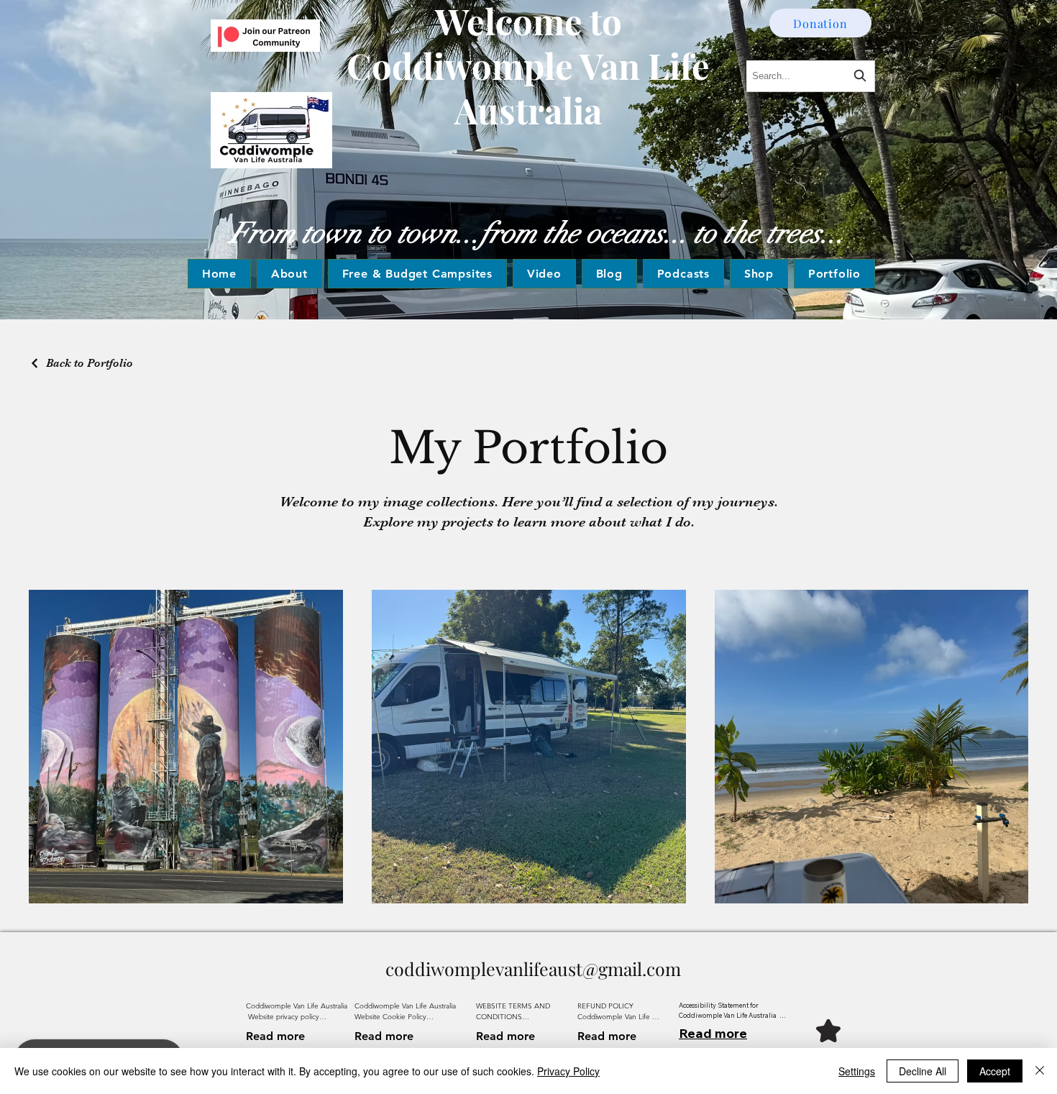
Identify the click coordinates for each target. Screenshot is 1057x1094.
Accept (994, 1071)
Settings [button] (856, 1071)
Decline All (922, 1071)
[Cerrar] (1039, 1070)
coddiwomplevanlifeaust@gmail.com (533, 968)
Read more (275, 1036)
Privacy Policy (568, 1071)
